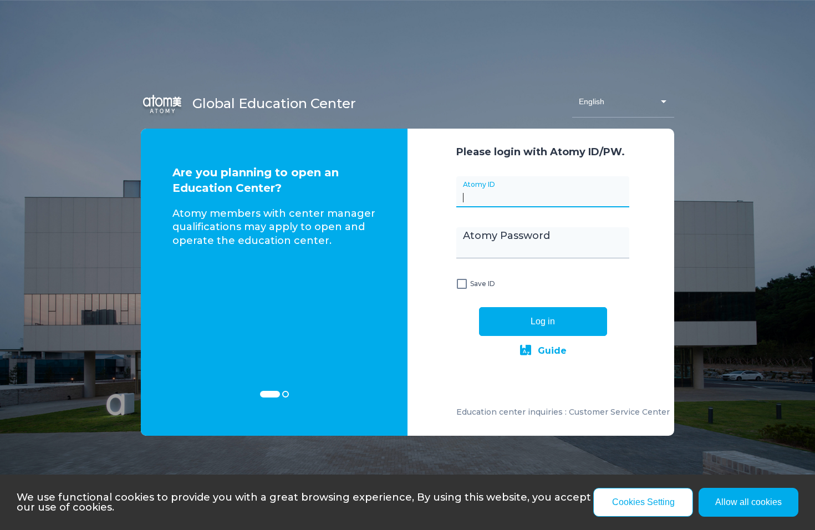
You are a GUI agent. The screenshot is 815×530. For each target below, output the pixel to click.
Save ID (482, 283)
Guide (552, 350)
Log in (543, 321)
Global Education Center (272, 103)
